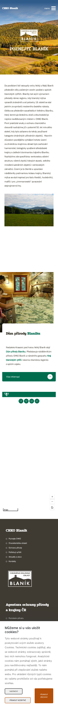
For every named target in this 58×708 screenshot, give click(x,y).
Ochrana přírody (15, 547)
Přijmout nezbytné (18, 700)
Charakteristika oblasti (18, 543)
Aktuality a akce (15, 557)
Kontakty (12, 561)
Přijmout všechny (44, 695)
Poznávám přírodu (16, 618)
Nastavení (14, 691)
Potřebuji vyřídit (15, 552)
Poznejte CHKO (15, 538)
